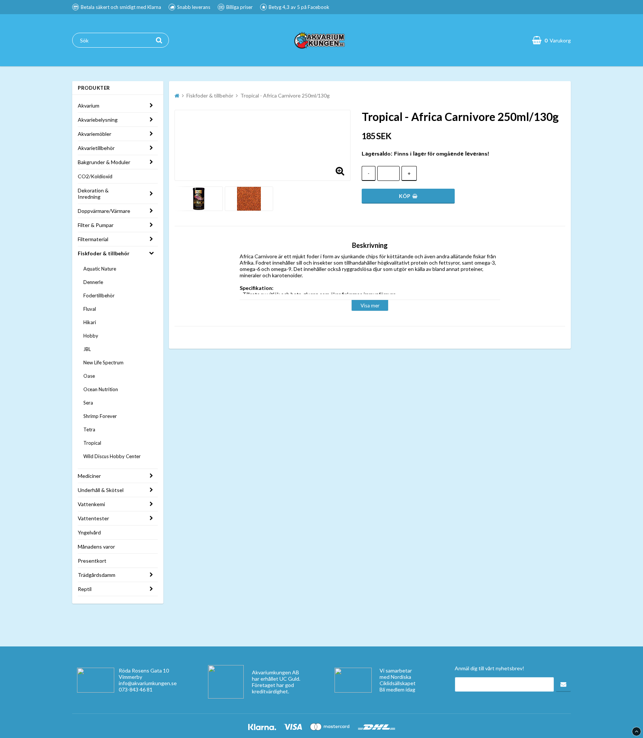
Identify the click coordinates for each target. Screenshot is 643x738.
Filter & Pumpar (95, 225)
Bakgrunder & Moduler (104, 162)
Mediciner (89, 476)
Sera (88, 403)
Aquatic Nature (99, 269)
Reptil (85, 589)
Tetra (89, 429)
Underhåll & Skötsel (101, 490)
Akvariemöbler (94, 134)
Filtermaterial (93, 239)
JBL (87, 349)
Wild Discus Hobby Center (112, 456)
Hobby (90, 336)
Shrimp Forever (100, 416)
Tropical (92, 443)
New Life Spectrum (103, 362)
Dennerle (93, 282)
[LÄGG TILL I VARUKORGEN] (408, 196)
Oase (89, 376)
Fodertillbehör (99, 295)
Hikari (89, 322)
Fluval (89, 309)
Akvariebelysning (98, 119)
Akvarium (88, 105)
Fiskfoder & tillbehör (103, 253)
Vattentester (93, 518)
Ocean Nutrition (100, 389)
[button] (340, 170)
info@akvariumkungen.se (148, 683)
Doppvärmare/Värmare (104, 211)
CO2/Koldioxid (95, 176)
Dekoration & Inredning (93, 193)
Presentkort (92, 561)
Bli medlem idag (397, 689)
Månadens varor (96, 546)
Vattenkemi (91, 504)
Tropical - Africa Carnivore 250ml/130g (285, 95)
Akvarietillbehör (96, 148)
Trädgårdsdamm (96, 575)
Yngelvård (89, 532)
